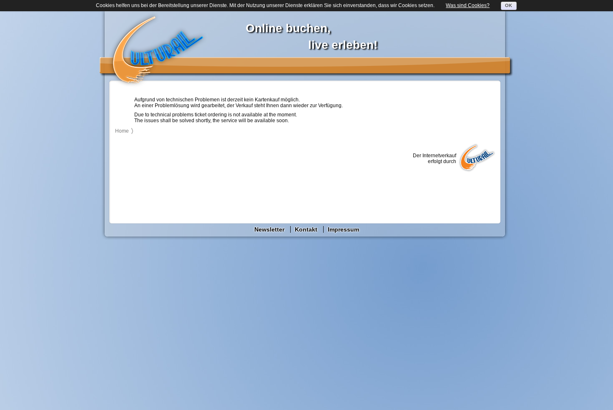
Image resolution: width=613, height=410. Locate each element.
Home (122, 131)
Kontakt (306, 229)
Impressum (343, 229)
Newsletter (269, 229)
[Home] (157, 50)
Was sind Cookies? (468, 5)
